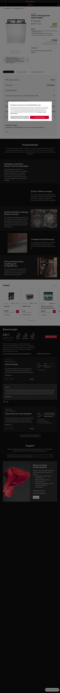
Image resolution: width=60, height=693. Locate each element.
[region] (30, 111)
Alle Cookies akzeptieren (39, 117)
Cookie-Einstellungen (19, 117)
